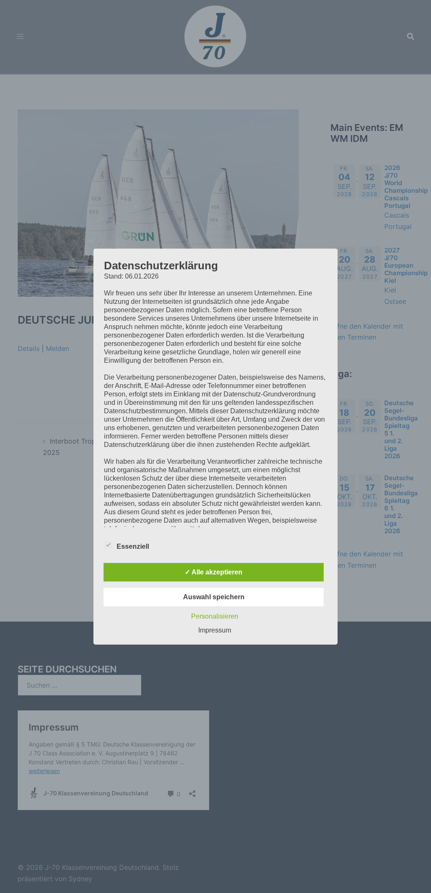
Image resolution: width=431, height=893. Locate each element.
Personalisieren (214, 615)
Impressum (214, 629)
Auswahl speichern (214, 596)
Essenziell (133, 546)
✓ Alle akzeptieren (213, 571)
